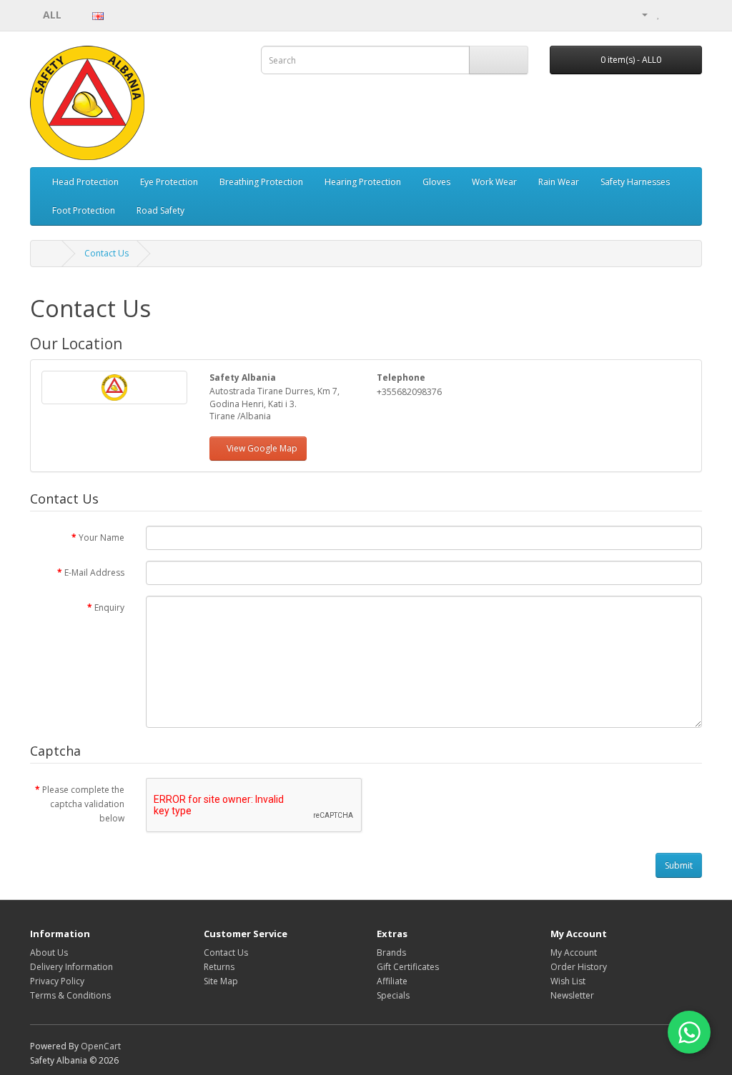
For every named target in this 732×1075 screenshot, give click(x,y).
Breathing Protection (261, 182)
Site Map (221, 981)
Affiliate (392, 981)
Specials (393, 995)
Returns (219, 967)
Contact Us (106, 253)
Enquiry (109, 607)
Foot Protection (83, 210)
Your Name (101, 537)
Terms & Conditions (70, 995)
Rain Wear (558, 182)
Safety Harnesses (635, 182)
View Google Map (262, 448)
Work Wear (494, 182)
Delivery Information (71, 967)
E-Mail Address (94, 572)
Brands (391, 952)
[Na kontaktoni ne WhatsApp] (689, 1032)
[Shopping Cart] (674, 14)
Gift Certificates (408, 967)
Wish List (567, 981)
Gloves (436, 182)
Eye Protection (169, 182)
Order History (578, 967)
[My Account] (639, 14)
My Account (573, 952)
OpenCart (101, 1046)
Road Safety (160, 210)
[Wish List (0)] (659, 14)
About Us (49, 952)
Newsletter (572, 995)
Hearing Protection (363, 182)
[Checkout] (691, 14)
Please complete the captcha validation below (83, 804)
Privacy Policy (57, 981)
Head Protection (85, 182)
